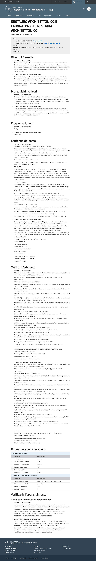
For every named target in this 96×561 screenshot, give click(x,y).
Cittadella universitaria (11, 548)
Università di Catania (9, 2)
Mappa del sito (44, 558)
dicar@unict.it (37, 552)
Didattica (29, 16)
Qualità (58, 16)
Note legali (14, 558)
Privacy (7, 558)
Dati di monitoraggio (33, 558)
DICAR (17, 2)
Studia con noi (18, 16)
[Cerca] (89, 9)
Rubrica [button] (56, 2)
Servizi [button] (65, 2)
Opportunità (47, 16)
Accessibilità (23, 558)
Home (9, 16)
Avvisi (39, 16)
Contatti (67, 16)
